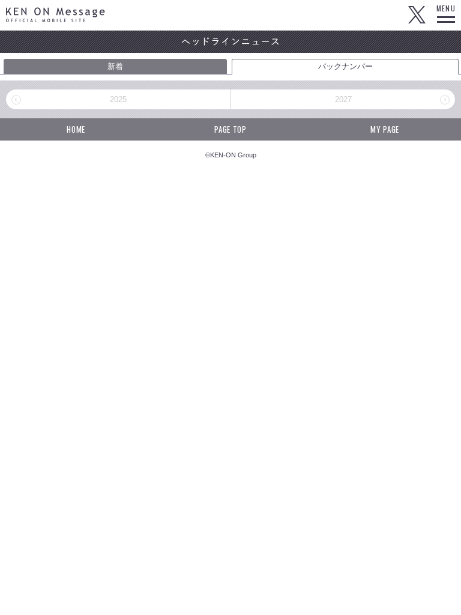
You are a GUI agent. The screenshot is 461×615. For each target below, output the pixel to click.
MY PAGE (384, 129)
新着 (115, 66)
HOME (76, 129)
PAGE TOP (230, 129)
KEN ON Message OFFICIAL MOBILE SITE (55, 14)
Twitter (416, 15)
